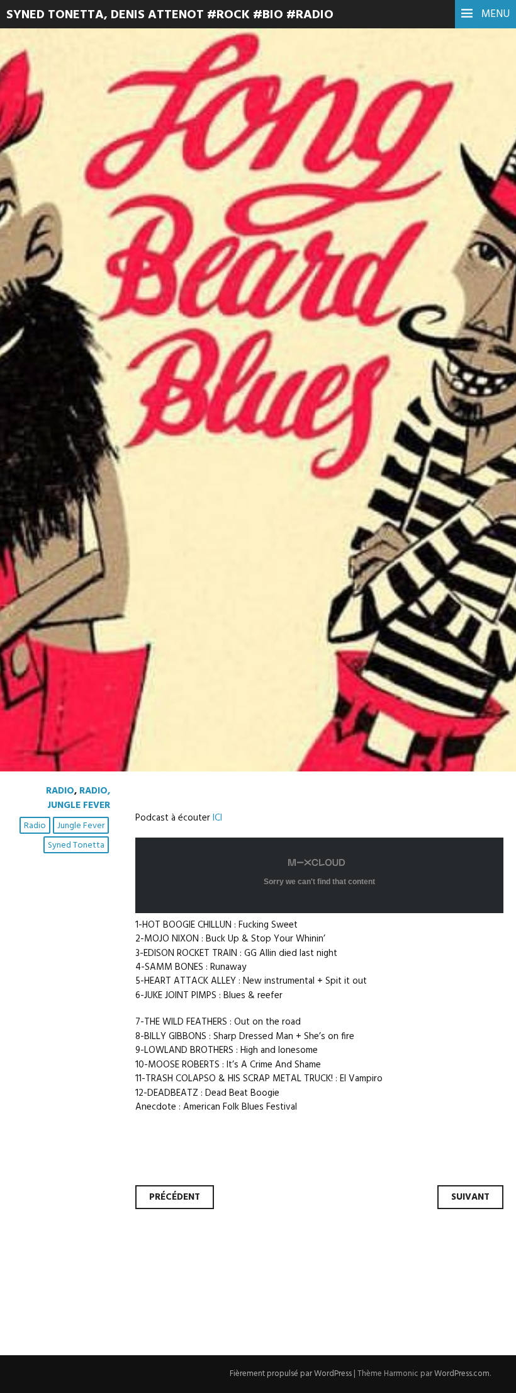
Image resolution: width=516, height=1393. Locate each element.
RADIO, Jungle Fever (78, 797)
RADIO (60, 791)
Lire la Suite (58, 349)
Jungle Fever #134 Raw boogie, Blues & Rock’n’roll (249, 250)
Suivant (470, 1197)
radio (35, 826)
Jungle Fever (80, 826)
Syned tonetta (76, 845)
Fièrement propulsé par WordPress (291, 1373)
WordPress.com (462, 1373)
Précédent (174, 1197)
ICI (216, 818)
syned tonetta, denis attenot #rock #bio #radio (170, 15)
